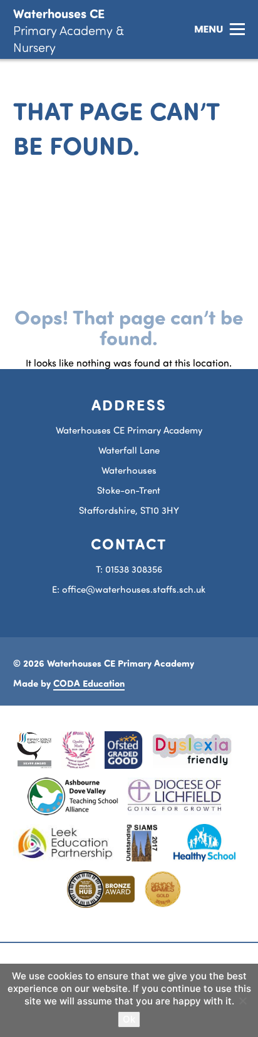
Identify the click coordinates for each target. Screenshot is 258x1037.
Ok (129, 1019)
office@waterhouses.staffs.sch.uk (133, 589)
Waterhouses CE (68, 29)
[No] (242, 1000)
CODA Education (89, 683)
